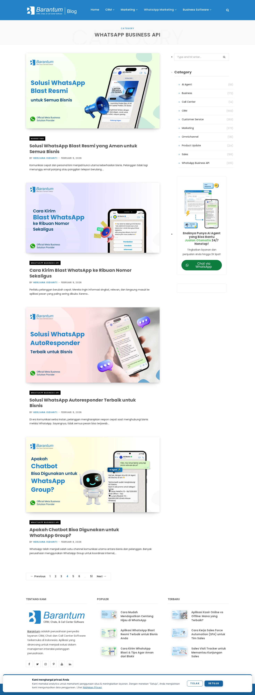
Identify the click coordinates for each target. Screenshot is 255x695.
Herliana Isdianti (45, 158)
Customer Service (193, 119)
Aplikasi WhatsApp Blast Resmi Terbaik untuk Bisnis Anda (139, 634)
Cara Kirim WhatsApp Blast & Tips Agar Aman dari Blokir (137, 652)
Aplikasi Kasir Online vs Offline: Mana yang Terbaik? (207, 616)
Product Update (191, 145)
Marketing (37, 138)
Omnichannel (190, 136)
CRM (184, 110)
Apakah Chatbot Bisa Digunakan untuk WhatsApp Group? (74, 532)
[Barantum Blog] (52, 10)
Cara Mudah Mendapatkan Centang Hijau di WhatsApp (137, 616)
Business (187, 93)
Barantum (33, 631)
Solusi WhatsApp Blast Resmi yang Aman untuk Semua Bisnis (83, 149)
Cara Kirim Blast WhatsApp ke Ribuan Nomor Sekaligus (80, 273)
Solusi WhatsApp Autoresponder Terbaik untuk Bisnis (82, 403)
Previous (39, 576)
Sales (185, 154)
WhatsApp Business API (45, 262)
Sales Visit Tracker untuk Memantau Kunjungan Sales (208, 652)
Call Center (189, 102)
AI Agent (187, 84)
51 (91, 576)
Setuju (213, 683)
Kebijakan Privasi (92, 687)
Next (100, 576)
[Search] (227, 10)
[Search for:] (201, 57)
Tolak (194, 683)
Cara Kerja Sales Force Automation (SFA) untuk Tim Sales (208, 634)
